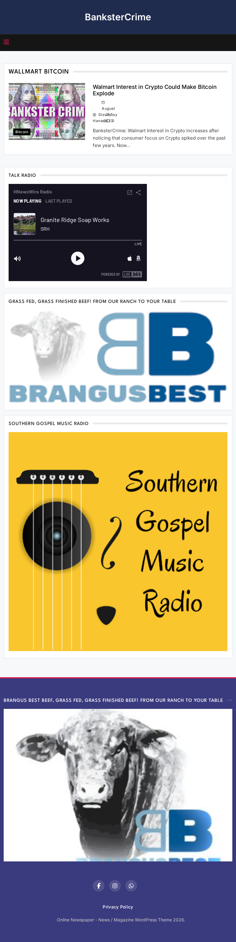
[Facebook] (98, 886)
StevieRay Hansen (95, 117)
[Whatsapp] (131, 886)
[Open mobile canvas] (6, 42)
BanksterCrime (118, 16)
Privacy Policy (118, 906)
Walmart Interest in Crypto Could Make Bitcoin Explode (155, 90)
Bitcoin (21, 132)
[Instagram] (115, 886)
